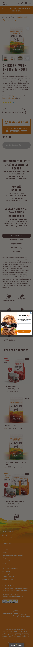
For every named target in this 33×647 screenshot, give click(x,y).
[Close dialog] (31, 313)
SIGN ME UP (24, 331)
